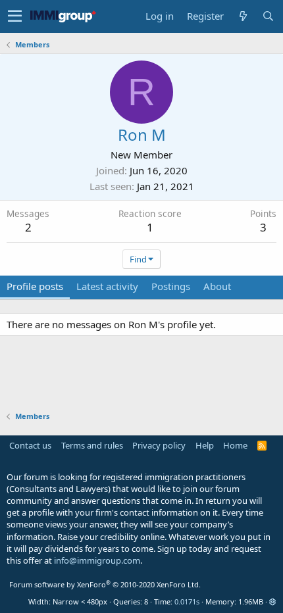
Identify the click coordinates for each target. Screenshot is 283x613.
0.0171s (186, 601)
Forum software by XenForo (105, 584)
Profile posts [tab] (35, 286)
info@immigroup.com (97, 560)
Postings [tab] (170, 286)
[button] (15, 16)
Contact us (30, 445)
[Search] (267, 16)
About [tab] (217, 286)
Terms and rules (92, 445)
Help (204, 445)
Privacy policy (159, 445)
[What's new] (242, 16)
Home (235, 445)
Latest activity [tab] (107, 286)
